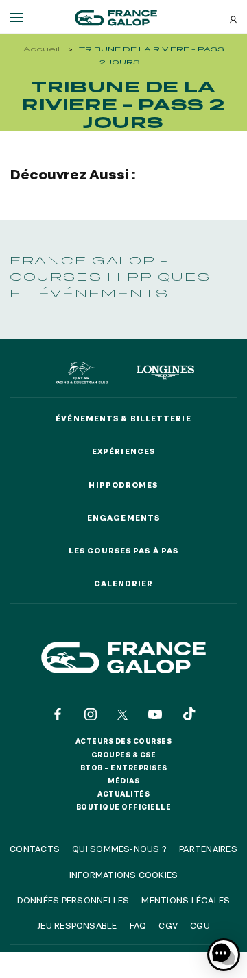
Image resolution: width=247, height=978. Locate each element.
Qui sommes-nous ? (119, 848)
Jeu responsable (77, 925)
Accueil (41, 49)
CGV (168, 925)
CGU (200, 925)
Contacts (35, 848)
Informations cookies (123, 874)
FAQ (138, 925)
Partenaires (208, 848)
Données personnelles (73, 900)
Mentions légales (185, 900)
